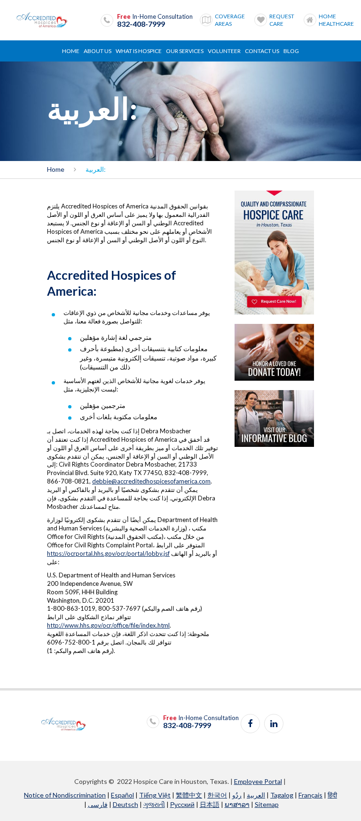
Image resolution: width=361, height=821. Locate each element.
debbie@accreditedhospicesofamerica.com (151, 481)
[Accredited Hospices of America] (42, 20)
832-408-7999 (141, 24)
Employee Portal (258, 781)
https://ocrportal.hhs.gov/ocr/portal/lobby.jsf (108, 553)
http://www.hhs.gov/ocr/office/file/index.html (108, 625)
